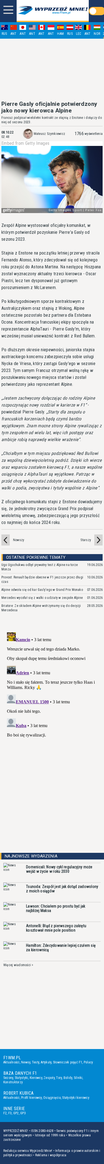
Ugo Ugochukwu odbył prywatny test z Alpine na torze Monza (39, 567)
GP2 (16, 1113)
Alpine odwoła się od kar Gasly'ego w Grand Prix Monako (42, 590)
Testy (35, 1062)
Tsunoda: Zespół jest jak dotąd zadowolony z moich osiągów (62, 888)
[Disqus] (52, 699)
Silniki (78, 1078)
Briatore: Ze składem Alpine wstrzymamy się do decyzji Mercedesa (41, 608)
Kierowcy (36, 1078)
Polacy (88, 1062)
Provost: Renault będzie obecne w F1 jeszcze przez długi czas (42, 579)
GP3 (23, 1113)
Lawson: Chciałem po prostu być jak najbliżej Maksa (55, 908)
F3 (10, 1113)
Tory (59, 1078)
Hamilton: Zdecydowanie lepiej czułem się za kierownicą (61, 947)
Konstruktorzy (13, 1082)
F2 (5, 1113)
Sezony (8, 1078)
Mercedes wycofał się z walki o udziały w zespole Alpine (42, 598)
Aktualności (11, 1062)
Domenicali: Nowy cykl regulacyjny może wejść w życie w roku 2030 (59, 869)
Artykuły (46, 1062)
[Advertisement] (52, 69)
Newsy (25, 1062)
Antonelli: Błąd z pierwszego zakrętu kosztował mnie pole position (56, 928)
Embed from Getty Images (25, 143)
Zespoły (49, 1078)
